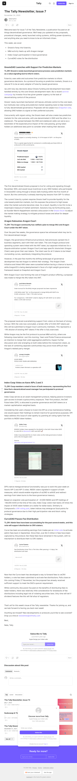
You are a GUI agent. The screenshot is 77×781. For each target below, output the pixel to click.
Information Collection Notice (38, 738)
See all (8, 739)
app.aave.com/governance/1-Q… (24, 442)
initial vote (58, 530)
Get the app (48, 772)
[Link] (1, 67)
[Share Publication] (54, 3)
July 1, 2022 (8, 702)
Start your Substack (33, 772)
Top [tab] (6, 695)
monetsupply (13, 19)
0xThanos (14, 718)
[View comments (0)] (13, 25)
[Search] (50, 3)
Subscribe (61, 3)
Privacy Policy (52, 738)
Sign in (71, 3)
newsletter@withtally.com (29, 616)
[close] (56, 708)
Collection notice (48, 768)
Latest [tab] (11, 695)
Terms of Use (47, 737)
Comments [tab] (8, 671)
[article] (38, 704)
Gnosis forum (59, 211)
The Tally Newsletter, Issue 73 (17, 700)
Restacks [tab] (16, 671)
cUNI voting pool (22, 508)
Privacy (34, 768)
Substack (29, 777)
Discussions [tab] (18, 695)
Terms (40, 768)
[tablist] (12, 671)
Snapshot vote (65, 108)
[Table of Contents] (2, 390)
